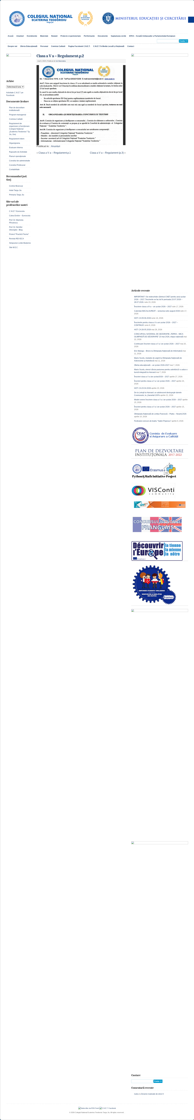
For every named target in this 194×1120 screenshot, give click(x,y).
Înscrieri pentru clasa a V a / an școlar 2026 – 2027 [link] (155, 381)
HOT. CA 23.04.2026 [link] (142, 388)
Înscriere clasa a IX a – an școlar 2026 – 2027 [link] (153, 307)
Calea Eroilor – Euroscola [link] (19, 216)
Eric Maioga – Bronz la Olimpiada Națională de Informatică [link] (158, 351)
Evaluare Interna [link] (16, 147)
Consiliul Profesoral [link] (17, 165)
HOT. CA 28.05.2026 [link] (142, 330)
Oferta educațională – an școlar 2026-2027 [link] (151, 365)
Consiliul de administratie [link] (19, 161)
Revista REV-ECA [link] (16, 239)
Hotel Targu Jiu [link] (15, 190)
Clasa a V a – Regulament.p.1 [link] (54, 152)
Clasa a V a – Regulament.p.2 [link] (60, 56)
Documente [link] (103, 36)
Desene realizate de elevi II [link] (152, 1094)
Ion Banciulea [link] (61, 61)
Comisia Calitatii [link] (58, 46)
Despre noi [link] (12, 46)
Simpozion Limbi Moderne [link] (20, 243)
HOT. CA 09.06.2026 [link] (142, 318)
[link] (50, 30)
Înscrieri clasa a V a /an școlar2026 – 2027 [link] (151, 377)
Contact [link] (130, 46)
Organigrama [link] (14, 143)
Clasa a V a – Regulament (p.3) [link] (107, 152)
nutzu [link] (136, 1094)
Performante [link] (89, 36)
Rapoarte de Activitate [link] (18, 152)
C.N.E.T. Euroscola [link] (17, 211)
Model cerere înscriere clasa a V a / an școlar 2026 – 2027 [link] (158, 400)
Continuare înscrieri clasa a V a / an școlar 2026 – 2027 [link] (157, 344)
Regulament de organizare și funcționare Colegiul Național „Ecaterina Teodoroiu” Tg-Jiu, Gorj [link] (19, 128)
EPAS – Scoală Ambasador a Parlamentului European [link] (152, 36)
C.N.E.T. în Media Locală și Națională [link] (108, 46)
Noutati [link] (54, 36)
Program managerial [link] (17, 115)
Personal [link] (44, 46)
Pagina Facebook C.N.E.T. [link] (79, 46)
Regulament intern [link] (16, 139)
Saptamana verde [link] (118, 36)
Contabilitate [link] (14, 169)
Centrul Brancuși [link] (16, 186)
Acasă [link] (10, 36)
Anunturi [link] (20, 36)
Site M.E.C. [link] (13, 247)
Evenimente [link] (32, 36)
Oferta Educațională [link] (28, 46)
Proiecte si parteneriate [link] (70, 36)
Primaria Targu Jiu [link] (16, 195)
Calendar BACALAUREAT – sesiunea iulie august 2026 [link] (157, 311)
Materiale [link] (44, 36)
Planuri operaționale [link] (17, 156)
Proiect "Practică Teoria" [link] (19, 234)
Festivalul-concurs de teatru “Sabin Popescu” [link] (152, 421)
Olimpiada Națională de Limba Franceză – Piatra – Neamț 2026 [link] (160, 414)
